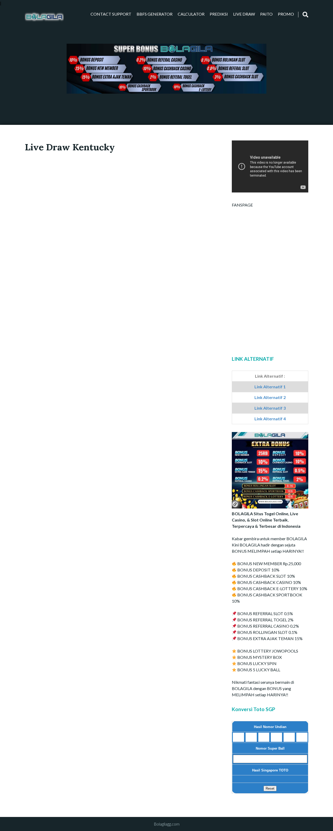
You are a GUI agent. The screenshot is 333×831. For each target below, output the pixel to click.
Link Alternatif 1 (270, 386)
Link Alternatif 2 (270, 397)
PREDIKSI (219, 13)
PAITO (266, 13)
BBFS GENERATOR (154, 13)
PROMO (286, 13)
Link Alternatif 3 (270, 407)
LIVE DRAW (244, 13)
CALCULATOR (191, 13)
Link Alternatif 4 (270, 418)
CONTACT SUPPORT (111, 13)
